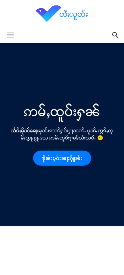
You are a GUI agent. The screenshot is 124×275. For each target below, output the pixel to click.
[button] (10, 35)
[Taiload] (62, 13)
